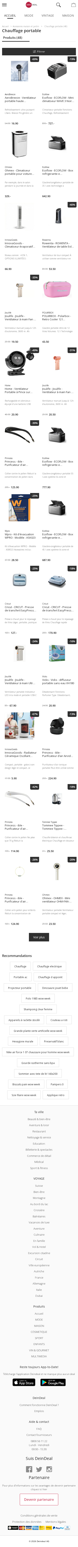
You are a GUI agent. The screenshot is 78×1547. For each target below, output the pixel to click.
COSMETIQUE (39, 1332)
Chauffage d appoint (50, 977)
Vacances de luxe (39, 1222)
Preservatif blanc (54, 1041)
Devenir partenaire (39, 1499)
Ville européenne (39, 1265)
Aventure (39, 1228)
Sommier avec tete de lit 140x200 (38, 1074)
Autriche (39, 1271)
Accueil (10, 15)
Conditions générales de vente (39, 1515)
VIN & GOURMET (39, 1350)
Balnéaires (39, 1216)
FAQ (39, 1429)
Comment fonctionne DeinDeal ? (39, 1405)
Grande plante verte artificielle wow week (38, 1031)
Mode (28, 15)
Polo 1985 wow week (38, 999)
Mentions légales (56, 1522)
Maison (68, 15)
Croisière (39, 1210)
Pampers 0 (57, 1084)
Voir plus (39, 937)
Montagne (39, 1198)
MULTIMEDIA (39, 1356)
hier (45, 1489)
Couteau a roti (59, 1020)
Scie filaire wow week (24, 1095)
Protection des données (26, 1522)
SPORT (39, 1338)
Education (39, 1143)
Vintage (48, 15)
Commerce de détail (39, 1156)
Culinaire (39, 1234)
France (39, 1277)
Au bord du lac (39, 1204)
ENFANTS (39, 1344)
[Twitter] (39, 1469)
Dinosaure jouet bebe (55, 988)
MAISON (39, 1326)
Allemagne (39, 1283)
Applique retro (55, 1095)
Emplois (39, 1411)
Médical (39, 1162)
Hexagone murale (22, 1041)
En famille (39, 1241)
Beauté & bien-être (39, 1119)
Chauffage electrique (49, 966)
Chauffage (20, 966)
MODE (39, 1319)
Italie (39, 1290)
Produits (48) (12, 37)
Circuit (39, 1259)
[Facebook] (29, 1469)
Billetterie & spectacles (39, 1149)
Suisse (39, 1186)
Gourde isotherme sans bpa (38, 1063)
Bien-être (39, 1192)
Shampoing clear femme (38, 1009)
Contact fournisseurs (39, 1435)
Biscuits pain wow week (26, 1084)
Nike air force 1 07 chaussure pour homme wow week (37, 1052)
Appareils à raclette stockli (24, 1020)
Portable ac (20, 977)
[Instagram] (49, 1469)
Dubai (39, 1296)
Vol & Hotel (39, 1247)
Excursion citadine (39, 1253)
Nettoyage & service (39, 1137)
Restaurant (39, 1131)
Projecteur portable (19, 988)
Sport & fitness (39, 1168)
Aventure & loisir (39, 1125)
